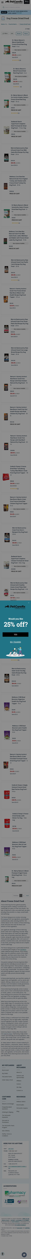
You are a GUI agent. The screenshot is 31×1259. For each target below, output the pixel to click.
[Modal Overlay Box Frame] (15, 629)
